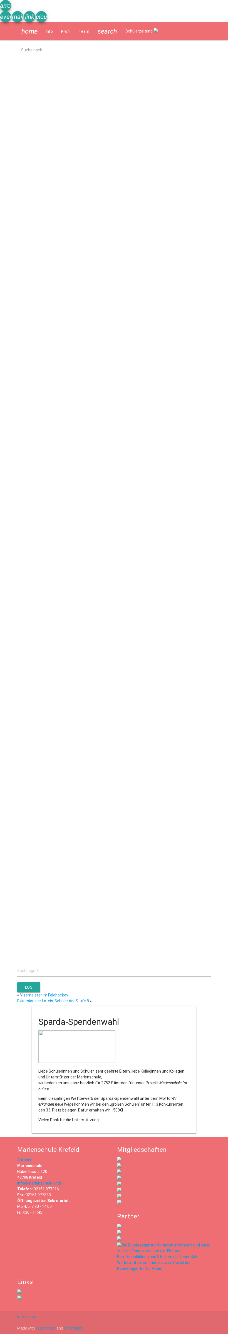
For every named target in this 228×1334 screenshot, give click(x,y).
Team (84, 31)
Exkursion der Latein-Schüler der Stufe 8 (53, 1001)
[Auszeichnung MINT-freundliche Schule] (119, 1166)
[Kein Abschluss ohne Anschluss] (119, 1190)
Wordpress (46, 1328)
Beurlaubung (15, 476)
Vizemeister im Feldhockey (44, 995)
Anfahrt (24, 1160)
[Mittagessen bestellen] (19, 1292)
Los (29, 987)
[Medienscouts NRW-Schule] (119, 1197)
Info (49, 31)
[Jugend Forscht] (119, 1184)
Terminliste (14, 173)
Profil (65, 31)
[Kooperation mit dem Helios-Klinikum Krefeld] (119, 1233)
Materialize (73, 1328)
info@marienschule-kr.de (39, 1183)
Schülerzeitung (139, 31)
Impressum (27, 1316)
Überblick (12, 636)
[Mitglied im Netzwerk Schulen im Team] (119, 1172)
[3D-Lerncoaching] (119, 1178)
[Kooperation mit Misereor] (119, 1227)
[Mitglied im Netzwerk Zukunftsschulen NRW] (119, 1160)
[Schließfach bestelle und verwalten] (19, 1298)
